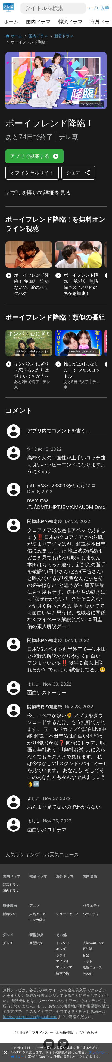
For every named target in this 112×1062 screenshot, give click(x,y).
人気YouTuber (93, 943)
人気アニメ (37, 914)
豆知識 (87, 949)
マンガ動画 (37, 920)
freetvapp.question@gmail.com (30, 1016)
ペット (87, 961)
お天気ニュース (62, 854)
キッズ (61, 949)
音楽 (86, 955)
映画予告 (62, 973)
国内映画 (90, 876)
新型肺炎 (36, 934)
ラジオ (61, 955)
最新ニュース (92, 967)
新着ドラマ (11, 884)
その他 (61, 934)
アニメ (34, 905)
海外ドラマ (65, 876)
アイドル (62, 961)
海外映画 (10, 905)
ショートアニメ (67, 914)
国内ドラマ (38, 22)
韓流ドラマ (70, 22)
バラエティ (91, 905)
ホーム (11, 22)
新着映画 (9, 914)
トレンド (62, 943)
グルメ (8, 934)
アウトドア (64, 967)
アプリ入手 (98, 8)
